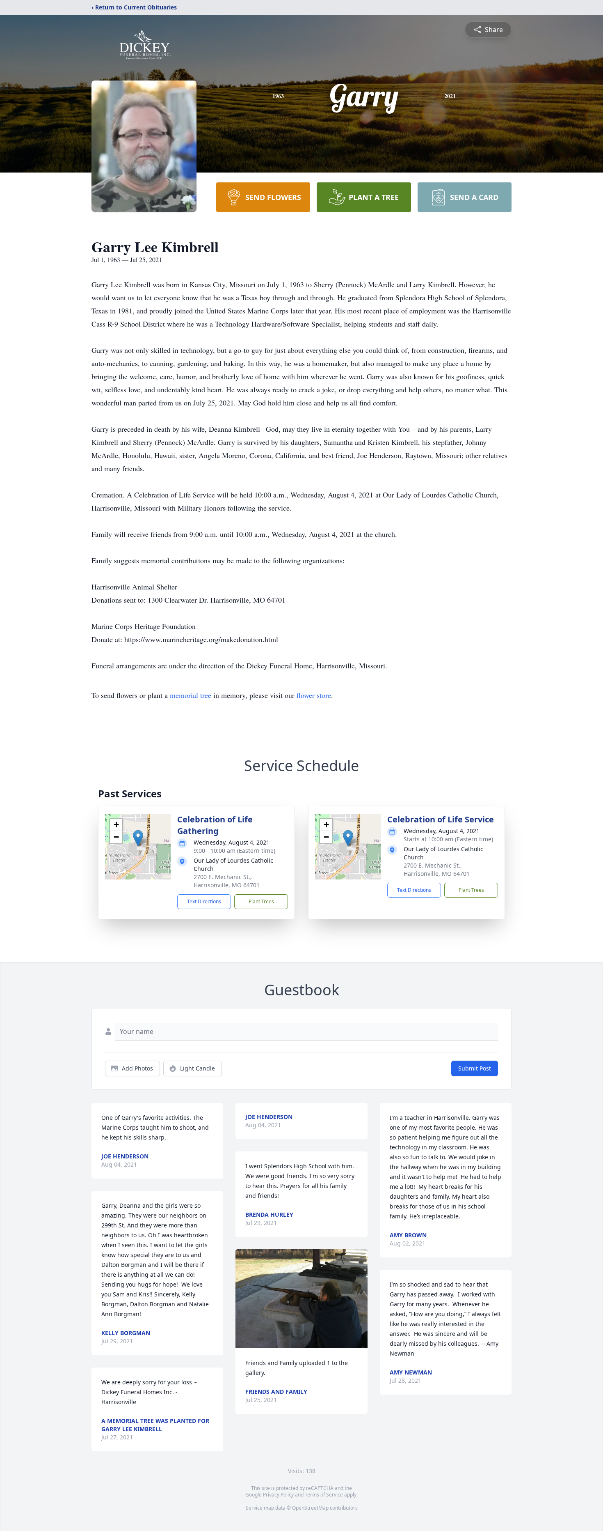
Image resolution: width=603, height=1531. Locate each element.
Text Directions (204, 901)
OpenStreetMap (310, 1507)
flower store (314, 695)
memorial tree (190, 695)
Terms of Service (324, 1494)
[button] (138, 838)
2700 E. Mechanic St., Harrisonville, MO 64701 (227, 881)
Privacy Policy (278, 1494)
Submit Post (474, 1068)
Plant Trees (261, 901)
